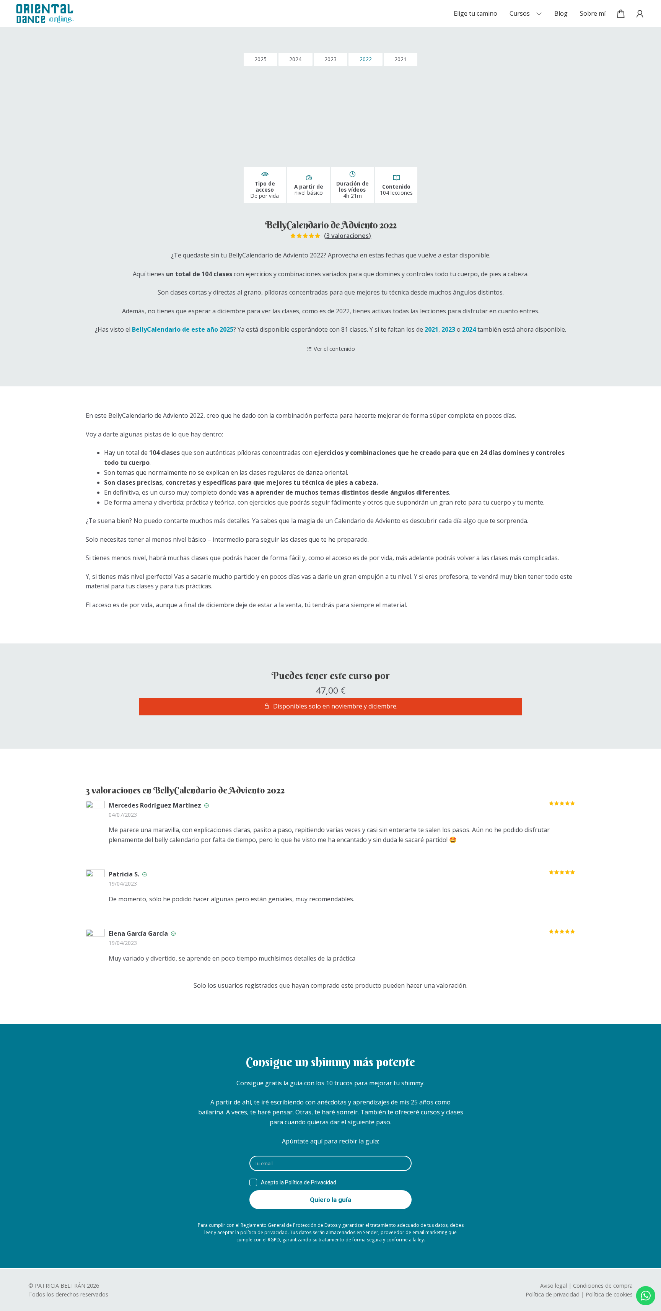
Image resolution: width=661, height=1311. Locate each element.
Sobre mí (593, 13)
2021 (400, 59)
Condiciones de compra (603, 1285)
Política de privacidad (553, 1294)
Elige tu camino (475, 13)
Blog (561, 13)
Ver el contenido (334, 348)
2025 (260, 59)
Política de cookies (609, 1294)
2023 (330, 59)
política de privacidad (264, 1232)
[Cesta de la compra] (621, 13)
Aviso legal (553, 1285)
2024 (295, 59)
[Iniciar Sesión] (637, 13)
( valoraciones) (347, 235)
